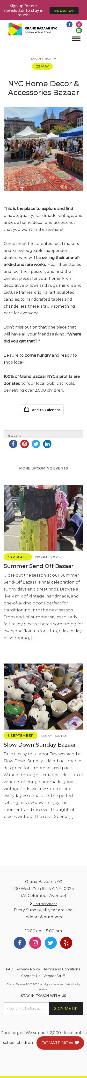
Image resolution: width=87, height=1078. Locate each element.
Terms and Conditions (62, 969)
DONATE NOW (58, 1042)
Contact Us (30, 976)
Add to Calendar (46, 409)
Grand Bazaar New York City (32, 29)
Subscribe (64, 10)
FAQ (9, 969)
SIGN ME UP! (66, 1008)
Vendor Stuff (54, 976)
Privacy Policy (28, 969)
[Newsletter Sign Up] (79, 30)
